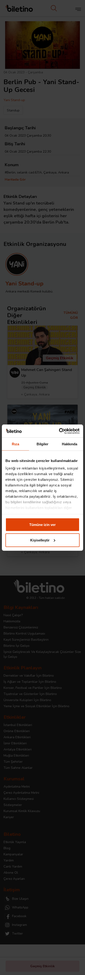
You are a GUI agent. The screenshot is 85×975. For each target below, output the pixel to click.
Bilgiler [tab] (43, 444)
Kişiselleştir (40, 540)
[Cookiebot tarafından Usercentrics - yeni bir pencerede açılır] (60, 431)
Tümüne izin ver (42, 525)
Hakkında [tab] (69, 444)
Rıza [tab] (15, 444)
